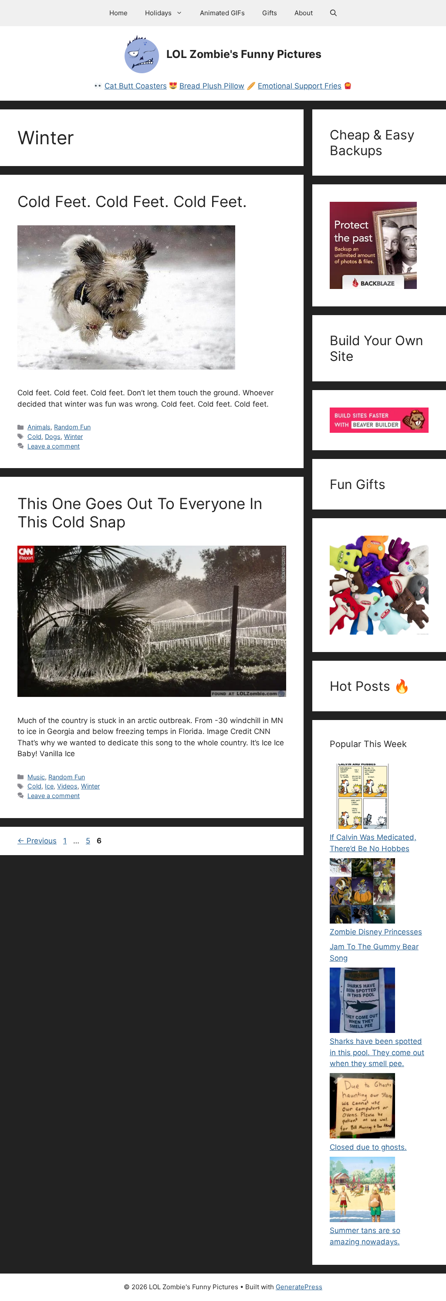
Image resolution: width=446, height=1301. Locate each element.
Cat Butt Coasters (136, 86)
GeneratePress (299, 1287)
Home (118, 13)
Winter (73, 436)
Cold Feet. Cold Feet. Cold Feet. (132, 201)
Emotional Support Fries (299, 86)
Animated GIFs (222, 13)
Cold (34, 436)
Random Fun (72, 427)
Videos (67, 786)
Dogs (53, 436)
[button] (333, 13)
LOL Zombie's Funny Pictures (243, 54)
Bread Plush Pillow (211, 86)
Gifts (269, 13)
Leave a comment (53, 446)
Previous (37, 840)
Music (36, 777)
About (303, 13)
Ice (49, 786)
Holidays (158, 13)
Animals (39, 427)
